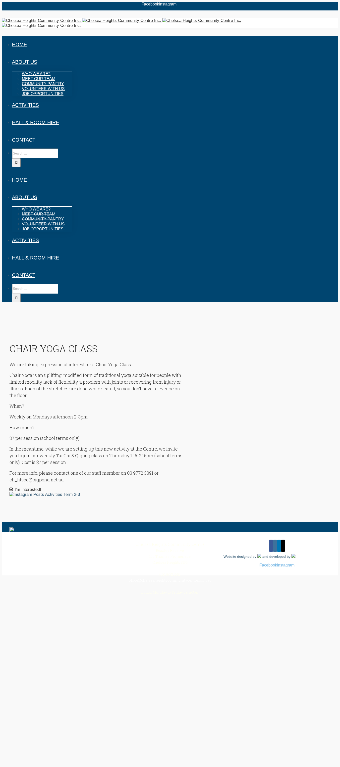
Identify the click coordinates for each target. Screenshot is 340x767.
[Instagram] (275, 546)
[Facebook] (271, 546)
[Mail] (283, 546)
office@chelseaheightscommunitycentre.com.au (170, 580)
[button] (25, 489)
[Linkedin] (279, 546)
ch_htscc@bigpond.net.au (36, 480)
